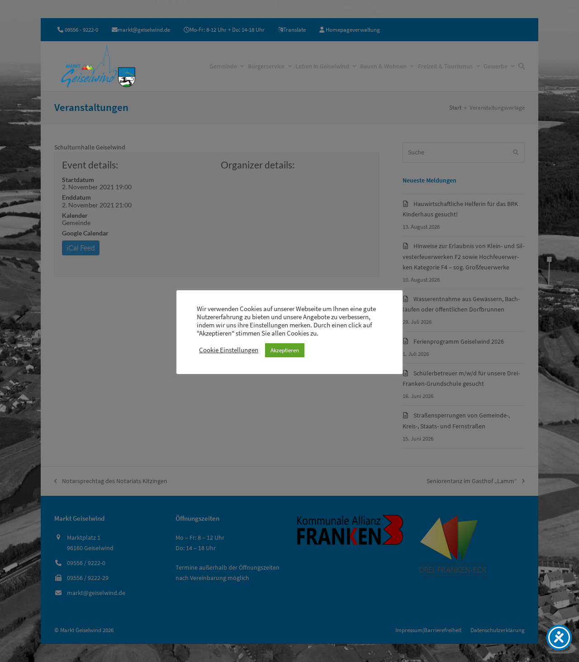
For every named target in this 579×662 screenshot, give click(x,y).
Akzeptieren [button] (285, 350)
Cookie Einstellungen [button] (228, 350)
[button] (521, 66)
